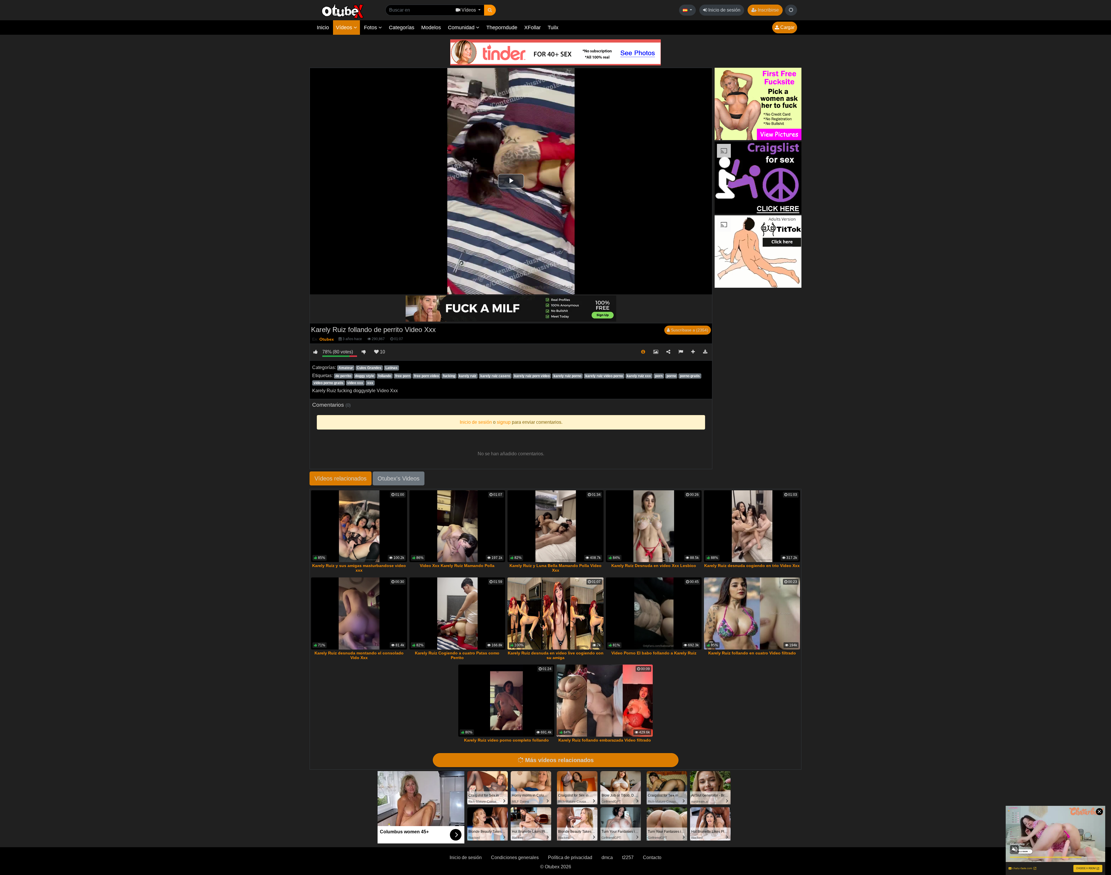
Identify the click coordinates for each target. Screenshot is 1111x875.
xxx (370, 383)
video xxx (355, 383)
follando (384, 376)
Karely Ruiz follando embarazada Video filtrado (604, 740)
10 (382, 351)
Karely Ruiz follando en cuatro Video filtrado (752, 653)
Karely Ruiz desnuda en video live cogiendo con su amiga (556, 655)
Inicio (323, 27)
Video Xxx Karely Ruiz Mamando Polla (457, 565)
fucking (449, 376)
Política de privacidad (570, 857)
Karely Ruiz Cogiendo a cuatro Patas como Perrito (457, 655)
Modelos (431, 27)
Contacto (652, 857)
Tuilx (553, 27)
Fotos (371, 27)
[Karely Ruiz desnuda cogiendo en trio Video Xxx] (752, 526)
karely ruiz (467, 376)
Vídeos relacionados (340, 478)
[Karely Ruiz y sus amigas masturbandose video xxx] (359, 526)
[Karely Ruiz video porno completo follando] (506, 701)
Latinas (391, 368)
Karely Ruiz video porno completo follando (506, 740)
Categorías (401, 27)
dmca (607, 857)
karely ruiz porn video (532, 376)
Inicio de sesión (723, 10)
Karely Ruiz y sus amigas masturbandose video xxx (359, 568)
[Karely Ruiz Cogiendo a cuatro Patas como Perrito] (457, 613)
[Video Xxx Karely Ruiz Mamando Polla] (457, 526)
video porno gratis (328, 383)
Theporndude (501, 27)
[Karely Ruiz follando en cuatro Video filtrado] (752, 613)
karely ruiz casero (495, 376)
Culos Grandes (369, 368)
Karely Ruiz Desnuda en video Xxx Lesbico (653, 565)
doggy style (364, 376)
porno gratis (690, 376)
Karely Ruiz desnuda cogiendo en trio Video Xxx (752, 565)
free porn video (426, 376)
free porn (402, 376)
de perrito (343, 376)
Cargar (786, 27)
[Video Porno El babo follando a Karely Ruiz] (654, 613)
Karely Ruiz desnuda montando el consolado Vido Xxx (359, 655)
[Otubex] (342, 10)
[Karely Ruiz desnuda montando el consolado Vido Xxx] (359, 613)
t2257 (628, 857)
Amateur (346, 368)
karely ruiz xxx (639, 376)
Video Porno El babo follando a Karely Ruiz (653, 653)
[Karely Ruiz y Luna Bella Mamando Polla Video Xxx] (555, 526)
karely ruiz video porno (604, 376)
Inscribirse (768, 10)
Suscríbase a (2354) (689, 330)
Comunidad (462, 27)
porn (659, 376)
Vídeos (345, 27)
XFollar (532, 27)
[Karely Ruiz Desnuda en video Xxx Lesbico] (654, 526)
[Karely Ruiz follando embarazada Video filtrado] (605, 701)
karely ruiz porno (567, 376)
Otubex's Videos (399, 478)
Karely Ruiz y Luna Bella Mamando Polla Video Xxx (555, 568)
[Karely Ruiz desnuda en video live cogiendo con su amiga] (555, 613)
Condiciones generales (515, 857)
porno (671, 376)
